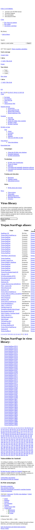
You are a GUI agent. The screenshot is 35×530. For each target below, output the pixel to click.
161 (2, 444)
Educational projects (13, 181)
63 (8, 432)
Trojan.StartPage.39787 (11, 394)
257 (14, 455)
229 (9, 452)
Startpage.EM (5, 299)
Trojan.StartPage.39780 (11, 388)
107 (28, 436)
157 (24, 442)
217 (12, 450)
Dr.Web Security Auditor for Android (11, 471)
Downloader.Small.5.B (7, 311)
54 (24, 431)
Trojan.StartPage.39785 (11, 393)
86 (17, 434)
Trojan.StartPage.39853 (11, 413)
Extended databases (13, 154)
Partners (6, 505)
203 (9, 448)
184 (27, 445)
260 (22, 455)
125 (9, 439)
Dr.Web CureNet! (13, 124)
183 (24, 445)
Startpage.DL (5, 282)
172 (29, 444)
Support (6, 502)
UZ (19, 92)
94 (32, 434)
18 (25, 334)
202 (7, 448)
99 (8, 436)
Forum (2, 64)
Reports (10, 134)
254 (7, 455)
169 (22, 444)
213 (2, 450)
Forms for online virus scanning (17, 121)
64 (10, 432)
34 (21, 429)
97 (5, 436)
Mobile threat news (13, 195)
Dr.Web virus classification (15, 162)
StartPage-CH (5, 233)
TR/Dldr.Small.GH (6, 307)
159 (29, 442)
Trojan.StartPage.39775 (11, 380)
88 (21, 434)
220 (19, 450)
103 (18, 436)
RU (2, 92)
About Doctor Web (9, 103)
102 (16, 436)
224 (29, 450)
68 (17, 432)
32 (17, 429)
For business (7, 99)
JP (14, 92)
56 (28, 431)
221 (22, 450)
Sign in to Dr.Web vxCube (15, 137)
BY (21, 92)
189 (7, 447)
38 (28, 429)
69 (19, 432)
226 (2, 452)
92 (28, 434)
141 (17, 440)
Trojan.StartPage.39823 (11, 402)
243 (12, 453)
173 (32, 444)
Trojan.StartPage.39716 (11, 349)
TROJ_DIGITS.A (6, 315)
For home (7, 97)
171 (27, 444)
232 (17, 452)
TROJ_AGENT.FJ (6, 305)
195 (22, 447)
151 (9, 442)
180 (17, 445)
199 (32, 447)
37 (26, 429)
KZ (16, 92)
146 (29, 440)
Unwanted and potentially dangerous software (21, 167)
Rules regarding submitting (19, 49)
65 (12, 432)
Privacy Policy (5, 528)
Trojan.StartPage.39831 (11, 404)
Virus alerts (11, 194)
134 (32, 439)
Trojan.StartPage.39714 (11, 348)
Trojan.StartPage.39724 (11, 354)
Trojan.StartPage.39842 (11, 410)
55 (26, 431)
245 (17, 453)
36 (24, 429)
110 (4, 437)
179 (14, 445)
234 (22, 452)
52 (21, 431)
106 (26, 436)
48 (14, 431)
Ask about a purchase (10, 26)
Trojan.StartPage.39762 (11, 365)
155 (19, 442)
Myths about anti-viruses (15, 188)
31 (16, 429)
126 (12, 439)
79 (5, 434)
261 (24, 455)
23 (1, 429)
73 (26, 432)
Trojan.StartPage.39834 (11, 407)
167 (17, 444)
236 (27, 452)
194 (19, 447)
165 (12, 444)
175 (4, 445)
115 (16, 437)
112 (9, 437)
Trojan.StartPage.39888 (11, 421)
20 (29, 428)
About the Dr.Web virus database (17, 152)
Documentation (9, 15)
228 (7, 452)
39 (30, 429)
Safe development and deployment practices (13, 527)
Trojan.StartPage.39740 (11, 359)
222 (24, 450)
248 (24, 453)
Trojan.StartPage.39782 (11, 391)
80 (7, 434)
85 (16, 434)
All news (10, 199)
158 (27, 442)
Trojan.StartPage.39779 (11, 386)
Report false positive (13, 111)
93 (30, 434)
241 (7, 453)
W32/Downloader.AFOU (8, 276)
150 (7, 442)
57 (30, 431)
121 (31, 437)
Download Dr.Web (10, 16)
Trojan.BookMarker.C (7, 303)
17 (23, 334)
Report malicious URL (14, 113)
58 (32, 431)
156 (22, 442)
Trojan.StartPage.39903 (11, 423)
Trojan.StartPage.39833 (11, 405)
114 (14, 437)
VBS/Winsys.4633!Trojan (8, 255)
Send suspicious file (13, 110)
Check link (11, 119)
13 (16, 334)
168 (19, 444)
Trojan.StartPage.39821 (11, 401)
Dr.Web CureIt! (12, 122)
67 (16, 432)
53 (23, 431)
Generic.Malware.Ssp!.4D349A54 (11, 284)
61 (5, 432)
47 (12, 431)
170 (24, 444)
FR (11, 92)
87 (19, 434)
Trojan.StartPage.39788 (11, 396)
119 (26, 437)
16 (22, 428)
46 (10, 431)
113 (11, 437)
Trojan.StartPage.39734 (11, 356)
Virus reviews (12, 192)
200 (2, 448)
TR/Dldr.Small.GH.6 (7, 317)
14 (18, 334)
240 (4, 453)
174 (2, 445)
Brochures (11, 177)
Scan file (10, 117)
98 (7, 436)
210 (27, 448)
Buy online (7, 24)
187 (2, 447)
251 (32, 453)
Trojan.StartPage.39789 (11, 397)
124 (7, 439)
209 (24, 448)
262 (27, 455)
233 (19, 452)
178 (12, 445)
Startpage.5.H (5, 290)
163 (7, 444)
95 (1, 436)
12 (14, 334)
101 (13, 436)
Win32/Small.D (5, 280)
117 (21, 437)
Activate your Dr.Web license (13, 11)
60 (3, 432)
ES (9, 92)
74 (28, 432)
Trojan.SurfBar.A (6, 331)
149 (4, 442)
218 (14, 450)
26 (7, 429)
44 (7, 431)
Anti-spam (10, 494)
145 (27, 440)
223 (27, 450)
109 (2, 437)
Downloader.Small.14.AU (8, 278)
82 (10, 434)
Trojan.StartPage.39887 (11, 420)
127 (14, 439)
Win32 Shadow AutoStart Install (10, 313)
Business (6, 500)
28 (10, 429)
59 (1, 432)
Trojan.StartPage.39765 (11, 367)
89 (23, 434)
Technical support (10, 13)
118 (24, 437)
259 (19, 455)
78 (3, 434)
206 (17, 448)
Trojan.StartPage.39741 (11, 360)
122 (2, 439)
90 (24, 434)
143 (22, 440)
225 (32, 450)
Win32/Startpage (5, 297)
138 (9, 440)
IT (13, 92)
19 (27, 334)
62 (7, 432)
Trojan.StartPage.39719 (11, 352)
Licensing (10, 133)
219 (17, 450)
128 (17, 439)
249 (27, 453)
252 (2, 455)
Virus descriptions (13, 142)
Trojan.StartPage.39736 (11, 357)
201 (4, 448)
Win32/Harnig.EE (6, 288)
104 (21, 436)
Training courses (12, 179)
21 (31, 428)
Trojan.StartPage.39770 (11, 373)
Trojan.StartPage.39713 (11, 346)
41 (1, 431)
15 (20, 334)
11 (13, 334)
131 (24, 439)
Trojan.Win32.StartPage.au (8, 235)
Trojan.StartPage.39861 (11, 417)
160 (32, 442)
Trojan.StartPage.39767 (11, 370)
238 (32, 452)
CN (4, 92)
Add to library (6, 34)
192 (14, 447)
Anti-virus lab (8, 100)
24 (3, 429)
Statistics (10, 136)
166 (14, 444)
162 (4, 444)
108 (31, 436)
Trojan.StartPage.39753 (11, 364)
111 (7, 437)
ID (23, 92)
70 (21, 432)
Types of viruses (12, 164)
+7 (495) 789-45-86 (6, 61)
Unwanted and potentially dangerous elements (21, 169)
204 (12, 448)
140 (14, 440)
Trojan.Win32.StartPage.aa (8, 327)
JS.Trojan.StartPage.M (7, 325)
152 (12, 442)
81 (8, 434)
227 (4, 452)
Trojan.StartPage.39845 (11, 412)
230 (12, 452)
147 (32, 440)
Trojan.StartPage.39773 (11, 378)
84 (14, 434)
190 (9, 447)
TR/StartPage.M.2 (6, 321)
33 (19, 429)
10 (11, 334)
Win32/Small (4, 319)
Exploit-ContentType (7, 260)
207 (19, 448)
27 (8, 429)
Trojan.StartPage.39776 (11, 381)
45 (8, 431)
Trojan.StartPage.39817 (11, 399)
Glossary (10, 170)
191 (12, 447)
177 (9, 445)
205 (14, 448)
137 (7, 440)
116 (19, 437)
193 (17, 447)
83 (12, 434)
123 (4, 439)
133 (29, 439)
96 (3, 436)
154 (17, 442)
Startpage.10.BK (5, 323)
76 (32, 432)
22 (32, 428)
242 (9, 453)
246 (19, 453)
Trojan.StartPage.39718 (11, 351)
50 (17, 431)
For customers (8, 503)
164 (9, 444)
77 (1, 434)
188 (4, 447)
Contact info (7, 508)
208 (22, 448)
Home (6, 498)
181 (19, 445)
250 (29, 453)
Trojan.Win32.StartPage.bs (8, 301)
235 (24, 452)
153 (14, 442)
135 (2, 440)
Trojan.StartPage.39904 (11, 425)
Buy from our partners (10, 22)
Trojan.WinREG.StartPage (8, 262)
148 (2, 442)
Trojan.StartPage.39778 (11, 384)
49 (16, 431)
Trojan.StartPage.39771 (11, 375)
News (6, 102)
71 (23, 432)
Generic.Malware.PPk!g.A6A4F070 (11, 293)
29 (12, 429)
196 (24, 447)
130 (22, 439)
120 (28, 437)
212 (32, 448)
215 (7, 450)
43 (5, 431)
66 (14, 432)
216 (9, 450)
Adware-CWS (5, 274)
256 (12, 455)
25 (5, 429)
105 (23, 436)
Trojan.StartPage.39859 (11, 415)
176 (7, 445)
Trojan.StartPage (5, 237)
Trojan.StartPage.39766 (11, 368)
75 (30, 432)
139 (12, 440)
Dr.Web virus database (20, 494)
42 (3, 431)
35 (23, 429)
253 (4, 455)
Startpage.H (4, 329)
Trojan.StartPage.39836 (11, 409)
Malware (10, 166)
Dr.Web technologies (14, 155)
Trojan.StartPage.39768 (11, 372)
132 (27, 439)
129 (19, 439)
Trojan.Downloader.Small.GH (9, 272)
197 (27, 447)
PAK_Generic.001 (6, 286)
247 (22, 453)
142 (19, 440)
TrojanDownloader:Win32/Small (10, 309)
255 (9, 455)
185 (29, 445)
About (9, 131)
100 (11, 436)
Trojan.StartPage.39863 (11, 418)
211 (29, 448)
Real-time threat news (14, 197)
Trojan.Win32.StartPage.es (8, 291)
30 (14, 429)
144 (24, 440)
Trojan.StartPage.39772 (11, 376)
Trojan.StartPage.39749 (11, 362)
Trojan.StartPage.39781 (11, 389)
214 (4, 450)
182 (22, 445)
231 (14, 452)
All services (11, 108)
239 (2, 453)
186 (32, 445)
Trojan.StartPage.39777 (11, 383)
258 (17, 455)
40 (32, 429)
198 (29, 447)
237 (29, 452)
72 (24, 432)
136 (4, 440)
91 (26, 434)
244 (14, 453)
